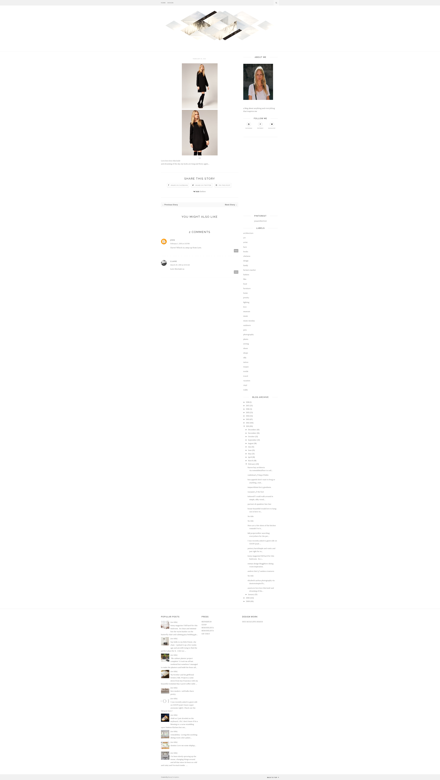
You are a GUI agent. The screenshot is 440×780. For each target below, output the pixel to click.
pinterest (260, 128)
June (250, 450)
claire (173, 261)
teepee (246, 367)
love (245, 307)
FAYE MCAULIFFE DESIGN (252, 622)
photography (248, 334)
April (250, 457)
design (245, 261)
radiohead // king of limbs (258, 475)
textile (245, 371)
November (252, 433)
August (250, 443)
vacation (246, 381)
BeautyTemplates (173, 777)
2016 (247, 409)
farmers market (249, 270)
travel (245, 376)
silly (244, 358)
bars (245, 247)
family (245, 265)
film (244, 279)
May (249, 454)
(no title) (173, 622)
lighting (246, 302)
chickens (246, 256)
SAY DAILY (206, 634)
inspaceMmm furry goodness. (259, 487)
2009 (248, 601)
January (251, 594)
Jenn (172, 240)
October (251, 436)
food (245, 284)
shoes (245, 348)
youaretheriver (260, 221)
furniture (247, 288)
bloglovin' (271, 128)
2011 (247, 426)
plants (245, 339)
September (252, 440)
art (244, 238)
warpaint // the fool (256, 492)
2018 (247, 402)
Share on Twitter (203, 185)
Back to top (272, 777)
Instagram (248, 128)
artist (245, 242)
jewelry (246, 297)
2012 (247, 423)
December (252, 430)
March (250, 460)
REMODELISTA (208, 628)
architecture (248, 233)
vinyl (245, 385)
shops (245, 353)
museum (246, 311)
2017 (247, 405)
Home (163, 3)
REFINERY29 (207, 622)
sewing (246, 344)
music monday (249, 321)
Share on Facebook (179, 185)
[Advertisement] (252, 175)
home (245, 293)
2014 (247, 416)
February (251, 464)
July (249, 447)
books (245, 251)
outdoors (247, 325)
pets (245, 330)
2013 (247, 419)
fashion (203, 191)
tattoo (245, 362)
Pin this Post (224, 185)
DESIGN (170, 3)
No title (251, 516)
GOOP (204, 625)
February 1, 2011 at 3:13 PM (180, 244)
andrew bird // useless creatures (261, 571)
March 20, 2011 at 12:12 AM (180, 265)
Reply (236, 250)
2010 (247, 598)
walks (245, 390)
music (245, 316)
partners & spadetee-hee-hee (259, 504)
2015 (247, 412)
